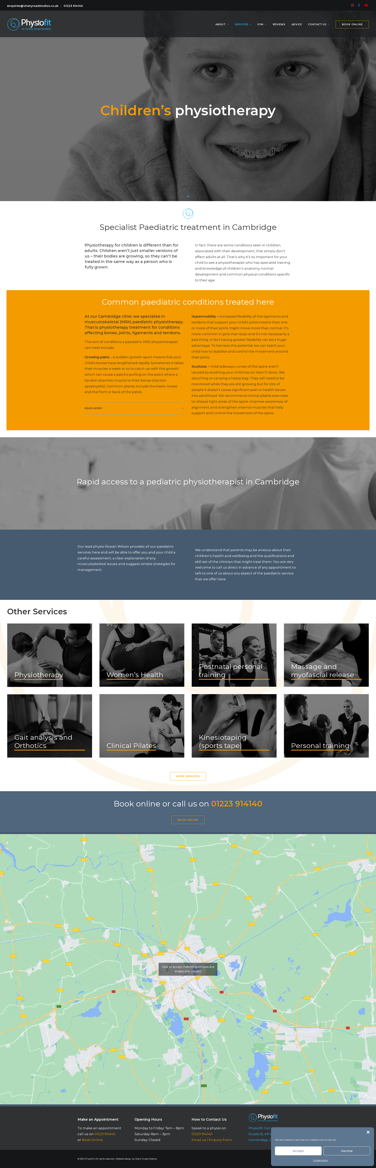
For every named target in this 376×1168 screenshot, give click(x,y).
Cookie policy (320, 1160)
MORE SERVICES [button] (188, 776)
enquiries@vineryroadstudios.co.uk (32, 6)
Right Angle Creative (146, 1158)
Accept (298, 1151)
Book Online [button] (188, 819)
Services (241, 24)
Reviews (279, 24)
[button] (368, 1132)
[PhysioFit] (29, 24)
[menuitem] (353, 5)
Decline (347, 1151)
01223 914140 (73, 6)
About (220, 24)
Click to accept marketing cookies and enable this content (188, 969)
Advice (297, 24)
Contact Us (317, 24)
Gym (260, 24)
